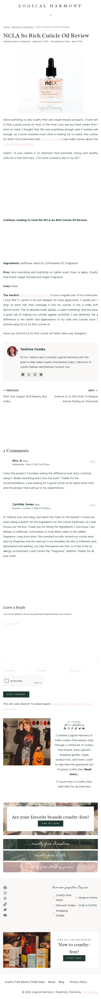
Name (9, 670)
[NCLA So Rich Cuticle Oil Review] (50, 80)
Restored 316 (90, 992)
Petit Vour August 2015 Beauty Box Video (25, 396)
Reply (92, 461)
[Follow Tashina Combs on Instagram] (35, 374)
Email (41, 670)
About (51, 982)
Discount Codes (65, 905)
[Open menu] (50, 15)
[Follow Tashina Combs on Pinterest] (41, 374)
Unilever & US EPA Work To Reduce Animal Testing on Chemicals (76, 396)
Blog (61, 982)
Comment (11, 623)
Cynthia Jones (23, 504)
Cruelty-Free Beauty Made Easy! (25, 982)
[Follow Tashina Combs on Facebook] (23, 374)
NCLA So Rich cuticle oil (18, 144)
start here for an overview (74, 786)
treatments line (50, 139)
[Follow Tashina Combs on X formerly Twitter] (29, 374)
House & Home (88, 897)
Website (75, 670)
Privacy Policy (78, 982)
